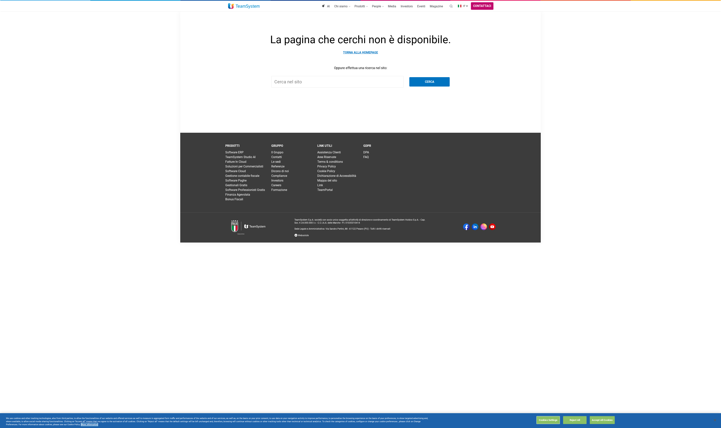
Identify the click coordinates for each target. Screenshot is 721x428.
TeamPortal (325, 190)
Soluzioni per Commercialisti (244, 166)
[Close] (715, 420)
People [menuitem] (377, 6)
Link (320, 185)
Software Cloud (235, 171)
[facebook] (466, 227)
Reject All (575, 420)
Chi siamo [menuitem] (341, 6)
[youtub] (492, 227)
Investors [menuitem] (407, 6)
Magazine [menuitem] (436, 6)
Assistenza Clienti (329, 152)
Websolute (303, 235)
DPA (366, 152)
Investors (277, 180)
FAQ (366, 157)
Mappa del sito (327, 180)
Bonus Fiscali (234, 199)
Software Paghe (236, 180)
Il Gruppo (277, 152)
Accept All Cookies (602, 420)
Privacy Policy (326, 166)
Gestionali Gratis (236, 185)
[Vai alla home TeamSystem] (244, 6)
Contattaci (482, 6)
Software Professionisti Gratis (245, 190)
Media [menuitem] (392, 6)
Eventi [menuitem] (421, 6)
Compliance (279, 176)
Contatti (276, 157)
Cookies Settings (548, 420)
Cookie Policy (326, 171)
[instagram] (483, 227)
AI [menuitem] (328, 6)
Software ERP (234, 152)
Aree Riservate (326, 157)
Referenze (277, 166)
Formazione (279, 190)
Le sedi (276, 162)
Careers (276, 185)
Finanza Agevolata (237, 194)
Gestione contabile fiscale (242, 176)
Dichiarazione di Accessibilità (336, 176)
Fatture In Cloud (235, 162)
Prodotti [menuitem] (360, 6)
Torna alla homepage (360, 52)
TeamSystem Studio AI (240, 157)
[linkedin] (475, 227)
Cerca (429, 82)
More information (89, 424)
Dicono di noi (280, 171)
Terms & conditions (330, 162)
